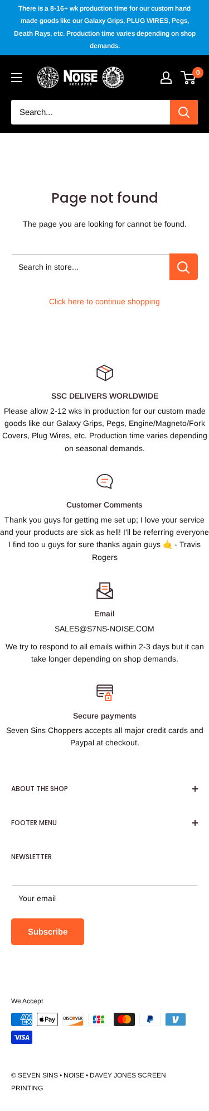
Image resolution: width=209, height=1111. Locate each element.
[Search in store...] (183, 266)
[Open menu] (16, 77)
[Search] (184, 112)
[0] (189, 77)
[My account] (166, 77)
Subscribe (47, 931)
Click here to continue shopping (104, 301)
